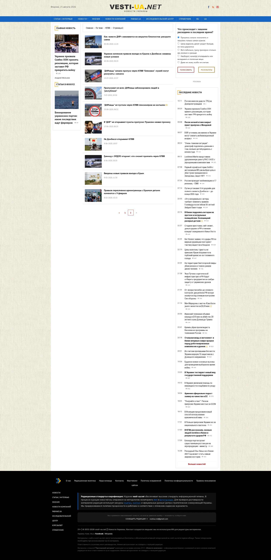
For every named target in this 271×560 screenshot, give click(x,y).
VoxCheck (137, 503)
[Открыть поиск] (217, 7)
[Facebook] (208, 7)
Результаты (206, 70)
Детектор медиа (166, 500)
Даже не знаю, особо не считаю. (194, 62)
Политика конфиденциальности (179, 481)
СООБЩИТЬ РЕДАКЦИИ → (137, 519)
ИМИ (155, 500)
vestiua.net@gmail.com (159, 519)
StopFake (128, 503)
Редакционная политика (85, 481)
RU (197, 19)
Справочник (185, 19)
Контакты (119, 481)
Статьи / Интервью (60, 497)
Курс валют (57, 525)
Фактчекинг (132, 481)
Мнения (96, 19)
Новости (82, 19)
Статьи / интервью (63, 19)
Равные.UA (136, 19)
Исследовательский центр (160, 19)
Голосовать (186, 70)
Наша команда (105, 481)
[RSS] (213, 7)
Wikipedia (108, 534)
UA (205, 19)
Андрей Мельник (62, 78)
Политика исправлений (151, 481)
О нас (68, 481)
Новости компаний (115, 19)
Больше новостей (197, 464)
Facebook (99, 534)
